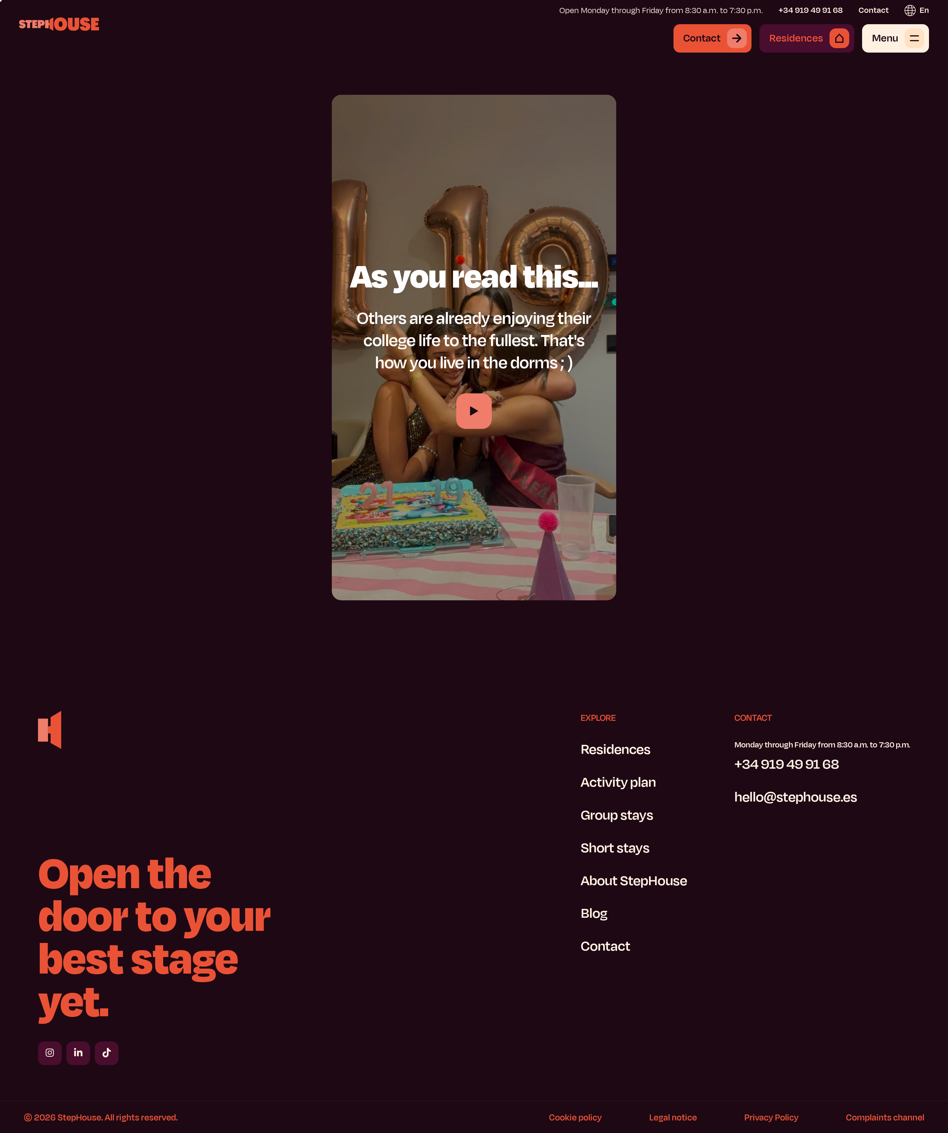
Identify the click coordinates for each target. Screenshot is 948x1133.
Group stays (617, 815)
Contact (874, 10)
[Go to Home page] (59, 24)
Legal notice (673, 1117)
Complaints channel (885, 1117)
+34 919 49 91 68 (811, 10)
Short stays (615, 848)
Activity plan (618, 782)
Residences (616, 749)
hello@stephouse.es (795, 797)
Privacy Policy (771, 1117)
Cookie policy (575, 1117)
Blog (594, 913)
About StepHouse (634, 880)
